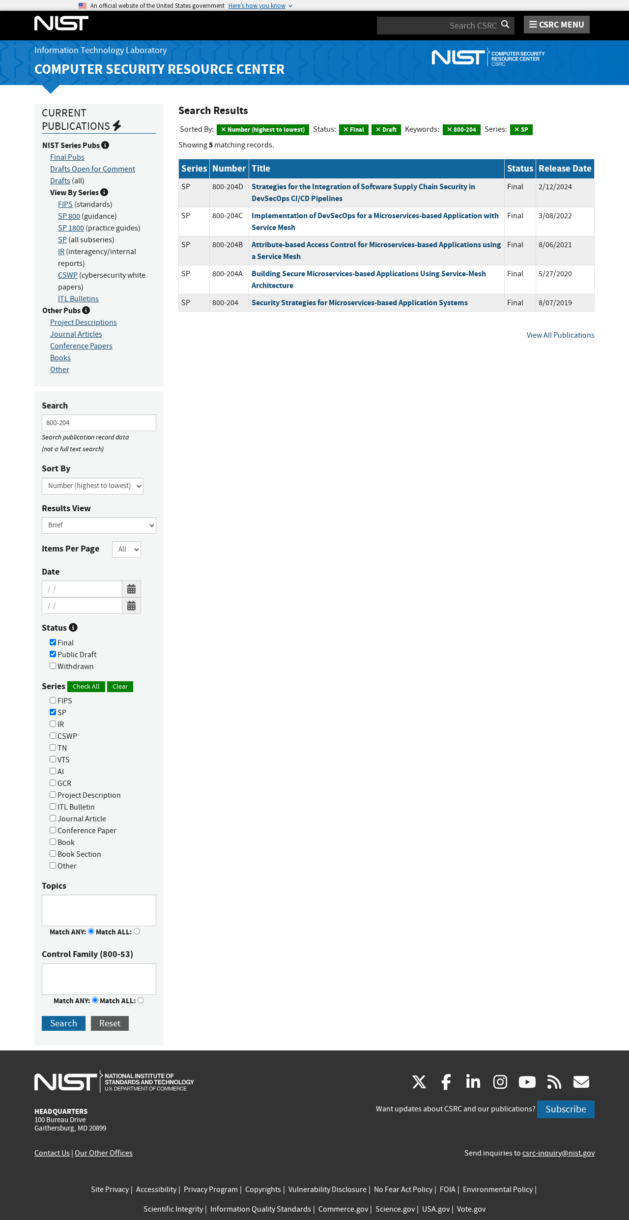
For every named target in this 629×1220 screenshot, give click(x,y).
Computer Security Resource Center (159, 69)
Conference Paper (86, 831)
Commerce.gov (343, 1209)
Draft (389, 129)
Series (85, 686)
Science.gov (395, 1209)
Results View (66, 508)
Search (55, 405)
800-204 (464, 129)
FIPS (65, 204)
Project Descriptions (83, 322)
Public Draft (76, 655)
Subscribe (565, 1109)
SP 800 (69, 216)
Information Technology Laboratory (100, 50)
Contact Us (52, 1153)
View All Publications (561, 335)
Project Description (88, 795)
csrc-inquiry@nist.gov (558, 1153)
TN (61, 748)
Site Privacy (110, 1189)
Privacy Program (211, 1189)
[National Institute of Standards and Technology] (114, 1081)
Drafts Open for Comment (92, 169)
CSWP (68, 275)
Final (65, 643)
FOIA (448, 1189)
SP (62, 240)
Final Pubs (67, 157)
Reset (109, 1023)
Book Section (78, 854)
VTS (63, 760)
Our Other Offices (104, 1153)
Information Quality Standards (260, 1209)
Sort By (56, 468)
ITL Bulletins (78, 299)
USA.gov (436, 1209)
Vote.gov (471, 1209)
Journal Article (81, 819)
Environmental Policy (498, 1189)
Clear (120, 686)
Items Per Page (70, 548)
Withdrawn (75, 666)
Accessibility (156, 1189)
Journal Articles (76, 334)
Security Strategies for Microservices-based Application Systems (360, 302)
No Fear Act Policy (403, 1189)
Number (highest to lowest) (265, 129)
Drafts (60, 181)
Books (60, 358)
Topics (54, 886)
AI (60, 772)
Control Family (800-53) (87, 954)
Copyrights (263, 1189)
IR (61, 252)
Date (50, 572)
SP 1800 (71, 228)
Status (55, 628)
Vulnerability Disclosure (327, 1189)
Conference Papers (81, 346)
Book (65, 842)
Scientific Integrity (173, 1209)
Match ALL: (115, 932)
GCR (63, 783)
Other (59, 370)
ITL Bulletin (75, 807)
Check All (86, 686)
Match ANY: (69, 932)
